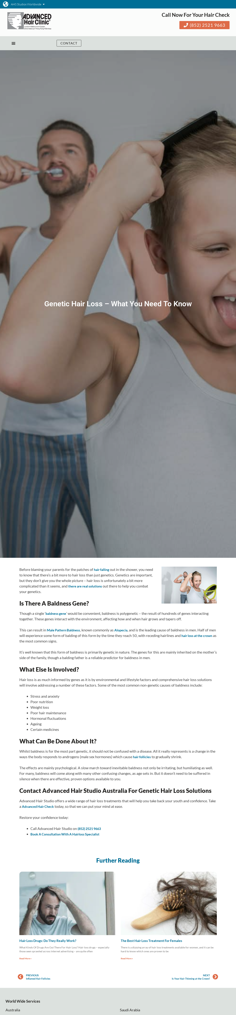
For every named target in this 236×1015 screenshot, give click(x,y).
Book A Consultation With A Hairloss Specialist (64, 834)
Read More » (25, 958)
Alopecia (120, 630)
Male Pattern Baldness (63, 630)
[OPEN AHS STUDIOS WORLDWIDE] (43, 4)
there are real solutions (85, 586)
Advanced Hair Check (38, 806)
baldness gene (56, 613)
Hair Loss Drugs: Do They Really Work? (47, 941)
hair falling (101, 570)
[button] (14, 43)
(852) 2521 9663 (89, 829)
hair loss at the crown (196, 636)
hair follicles (142, 757)
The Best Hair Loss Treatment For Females (151, 941)
